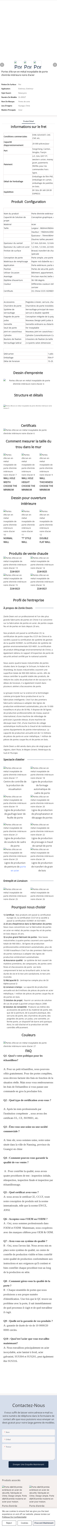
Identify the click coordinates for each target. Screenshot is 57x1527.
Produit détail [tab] (28, 121)
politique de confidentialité (14, 1517)
